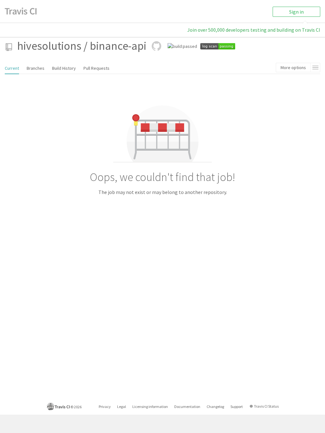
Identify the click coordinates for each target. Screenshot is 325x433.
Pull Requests (96, 68)
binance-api (118, 46)
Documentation (187, 406)
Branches (35, 68)
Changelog (215, 406)
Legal (121, 406)
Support (236, 406)
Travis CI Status (266, 406)
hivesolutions (49, 46)
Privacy (105, 406)
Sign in (296, 12)
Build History (64, 68)
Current (12, 68)
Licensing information (150, 406)
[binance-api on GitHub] (156, 46)
